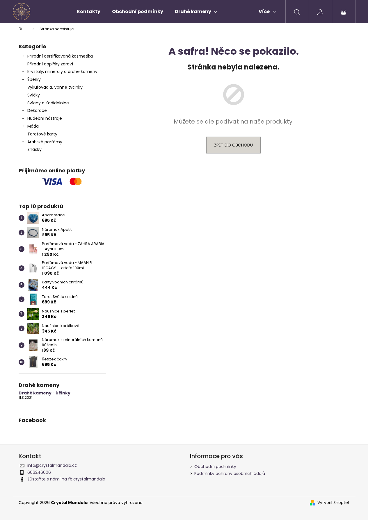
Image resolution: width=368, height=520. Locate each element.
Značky (34, 149)
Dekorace (37, 110)
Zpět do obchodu (233, 145)
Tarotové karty (42, 134)
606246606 (39, 472)
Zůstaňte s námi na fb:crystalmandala (66, 479)
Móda (33, 126)
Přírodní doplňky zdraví (50, 64)
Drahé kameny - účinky (44, 393)
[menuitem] (88, 11)
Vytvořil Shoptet (333, 502)
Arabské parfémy (44, 142)
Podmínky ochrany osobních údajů (229, 473)
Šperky (34, 79)
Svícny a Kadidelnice (48, 103)
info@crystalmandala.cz (52, 465)
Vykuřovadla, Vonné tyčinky (55, 87)
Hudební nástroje (44, 118)
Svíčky (33, 95)
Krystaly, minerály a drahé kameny (62, 71)
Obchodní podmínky (215, 466)
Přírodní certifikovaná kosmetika (60, 56)
